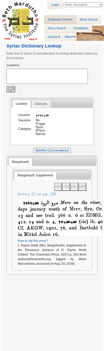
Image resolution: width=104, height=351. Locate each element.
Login (55, 5)
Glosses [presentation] (41, 104)
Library (52, 37)
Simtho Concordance (52, 150)
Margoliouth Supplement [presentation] (35, 175)
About (69, 37)
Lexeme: (13, 65)
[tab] (21, 104)
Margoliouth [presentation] (20, 162)
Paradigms (80, 28)
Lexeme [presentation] (21, 104)
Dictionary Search (60, 19)
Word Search (89, 19)
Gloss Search (57, 28)
